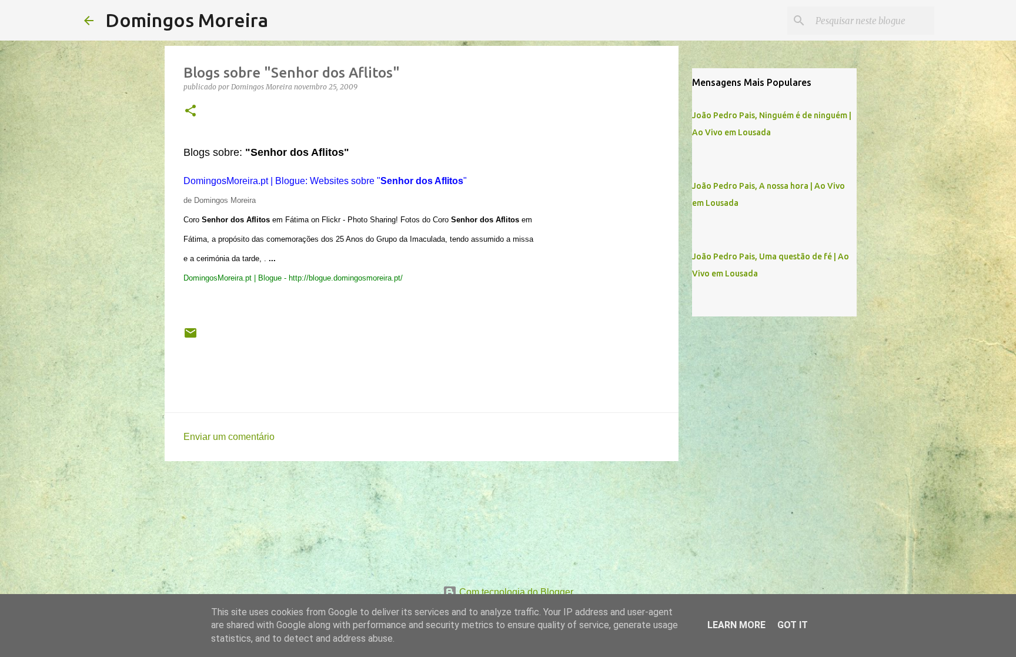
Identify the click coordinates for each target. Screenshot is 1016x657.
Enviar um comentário (229, 437)
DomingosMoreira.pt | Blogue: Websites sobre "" (325, 181)
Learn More (736, 625)
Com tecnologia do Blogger (515, 592)
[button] (190, 111)
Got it (792, 625)
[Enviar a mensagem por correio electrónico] (190, 337)
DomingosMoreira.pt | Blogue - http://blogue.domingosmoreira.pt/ (293, 278)
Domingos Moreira (186, 20)
